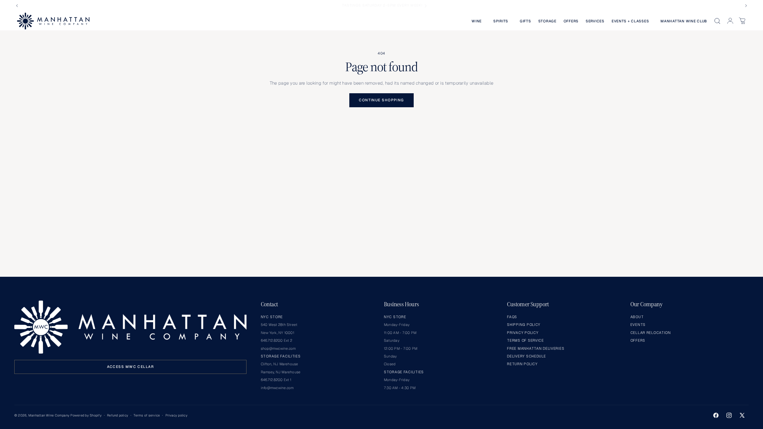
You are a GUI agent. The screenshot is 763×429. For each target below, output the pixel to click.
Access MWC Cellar (130, 366)
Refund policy (117, 415)
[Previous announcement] (17, 5)
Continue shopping (381, 100)
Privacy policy (176, 415)
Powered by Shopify (85, 415)
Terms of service (147, 415)
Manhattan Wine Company (48, 415)
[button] (479, 21)
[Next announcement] (746, 5)
